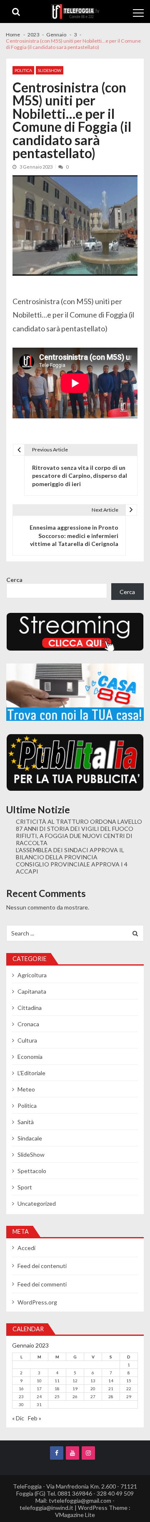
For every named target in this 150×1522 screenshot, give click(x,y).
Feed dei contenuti (42, 1265)
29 (128, 1396)
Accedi (26, 1247)
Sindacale (30, 1138)
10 (39, 1380)
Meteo (26, 1089)
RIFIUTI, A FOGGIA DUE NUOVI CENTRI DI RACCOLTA (74, 839)
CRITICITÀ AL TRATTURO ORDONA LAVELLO (79, 821)
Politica (23, 70)
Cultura (27, 1040)
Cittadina (30, 1007)
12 (75, 1380)
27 (92, 1396)
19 (75, 1388)
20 (92, 1388)
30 (21, 1404)
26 (75, 1396)
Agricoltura (32, 975)
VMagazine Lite (75, 1514)
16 (21, 1388)
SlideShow (49, 70)
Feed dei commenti (42, 1284)
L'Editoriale (31, 1072)
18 (57, 1388)
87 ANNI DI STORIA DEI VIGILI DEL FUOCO (74, 828)
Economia (30, 1056)
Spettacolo (32, 1170)
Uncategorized (37, 1203)
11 (57, 1380)
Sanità (26, 1121)
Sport (25, 1187)
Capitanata (32, 991)
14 (110, 1380)
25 (57, 1396)
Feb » (34, 1418)
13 (92, 1380)
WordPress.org (37, 1302)
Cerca (14, 579)
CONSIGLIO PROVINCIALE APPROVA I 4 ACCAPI (72, 868)
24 (39, 1396)
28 (110, 1396)
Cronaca (28, 1023)
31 (39, 1404)
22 (128, 1388)
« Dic (18, 1418)
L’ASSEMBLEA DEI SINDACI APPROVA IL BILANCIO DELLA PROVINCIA (70, 853)
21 (110, 1388)
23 (21, 1396)
